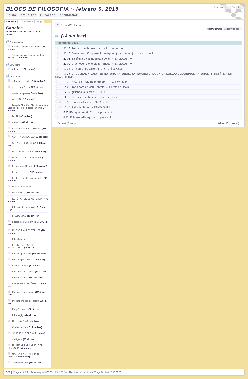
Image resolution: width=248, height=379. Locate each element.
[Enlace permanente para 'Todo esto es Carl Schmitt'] (57, 87)
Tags (40, 21)
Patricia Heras (80, 107)
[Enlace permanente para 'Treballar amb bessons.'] (57, 48)
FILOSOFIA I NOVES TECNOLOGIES (21, 246)
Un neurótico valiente (85, 68)
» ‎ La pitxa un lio (113, 48)
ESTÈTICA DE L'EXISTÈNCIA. (27, 199)
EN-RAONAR (18, 192)
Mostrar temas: (215, 29)
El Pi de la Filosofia (21, 186)
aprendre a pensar (21, 93)
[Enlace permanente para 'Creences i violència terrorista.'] (57, 63)
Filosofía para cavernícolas (25, 222)
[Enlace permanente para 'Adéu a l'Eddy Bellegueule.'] (57, 82)
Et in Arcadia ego (81, 117)
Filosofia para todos (22, 253)
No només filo (19, 321)
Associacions (16, 42)
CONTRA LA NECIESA (23, 137)
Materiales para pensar (23, 292)
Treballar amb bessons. (86, 48)
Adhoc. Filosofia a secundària (26, 46)
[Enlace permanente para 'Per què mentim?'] (57, 112)
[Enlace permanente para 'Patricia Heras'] (57, 107)
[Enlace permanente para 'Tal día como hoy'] (57, 97)
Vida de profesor (20, 362)
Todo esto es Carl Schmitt (88, 87)
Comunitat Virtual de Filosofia (26, 128)
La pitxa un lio (19, 277)
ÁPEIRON (17, 99)
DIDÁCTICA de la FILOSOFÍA (27, 157)
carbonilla (17, 122)
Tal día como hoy (82, 97)
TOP (8, 372)
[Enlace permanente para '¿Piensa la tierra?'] (57, 92)
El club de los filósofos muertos (27, 178)
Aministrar (68, 15)
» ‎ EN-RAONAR (99, 102)
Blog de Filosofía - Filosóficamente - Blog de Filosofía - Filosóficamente (28, 106)
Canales (11, 21)
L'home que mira (20, 265)
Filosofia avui (18, 239)
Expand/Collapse (71, 25)
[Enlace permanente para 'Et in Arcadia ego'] (57, 117)
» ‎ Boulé (100, 92)
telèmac (16, 69)
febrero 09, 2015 (68, 42)
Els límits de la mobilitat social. (91, 58)
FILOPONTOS (19, 216)
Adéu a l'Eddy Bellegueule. (89, 82)
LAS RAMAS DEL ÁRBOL (25, 283)
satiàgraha (17, 339)
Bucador (47, 15)
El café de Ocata (20, 172)
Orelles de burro (20, 327)
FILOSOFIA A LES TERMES (26, 230)
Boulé (15, 116)
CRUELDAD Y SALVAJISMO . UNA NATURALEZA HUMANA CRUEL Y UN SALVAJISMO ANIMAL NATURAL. (140, 73)
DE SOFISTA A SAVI (22, 151)
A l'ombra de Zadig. (21, 81)
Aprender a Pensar (21, 87)
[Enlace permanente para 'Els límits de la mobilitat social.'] (57, 58)
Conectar (236, 7)
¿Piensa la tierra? (83, 92)
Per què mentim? (81, 112)
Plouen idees (80, 102)
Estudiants (15, 65)
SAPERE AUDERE (21, 333)
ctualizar (28, 15)
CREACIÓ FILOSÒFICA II (25, 143)
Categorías (26, 21)
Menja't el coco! (20, 309)
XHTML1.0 (52, 372)
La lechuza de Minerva (23, 271)
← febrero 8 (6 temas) (65, 123)
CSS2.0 (63, 372)
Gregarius (18, 372)
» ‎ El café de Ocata (111, 68)
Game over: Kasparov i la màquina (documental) (102, 53)
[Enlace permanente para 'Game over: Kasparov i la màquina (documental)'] (57, 53)
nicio (12, 15)
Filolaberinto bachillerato (24, 207)
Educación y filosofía (22, 166)
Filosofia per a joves (22, 259)
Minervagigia (18, 315)
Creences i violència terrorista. (91, 63)
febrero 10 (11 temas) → (230, 123)
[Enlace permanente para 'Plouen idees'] (57, 102)
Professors (15, 76)
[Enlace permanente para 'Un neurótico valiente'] (57, 68)
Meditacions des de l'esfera (25, 301)
